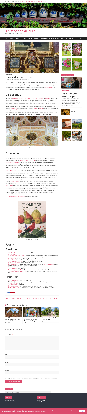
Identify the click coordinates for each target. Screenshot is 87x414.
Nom (6, 354)
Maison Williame (12, 258)
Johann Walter (9, 185)
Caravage (21, 98)
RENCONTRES (44, 38)
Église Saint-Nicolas (13, 286)
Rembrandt (15, 98)
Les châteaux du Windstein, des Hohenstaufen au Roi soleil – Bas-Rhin (13, 319)
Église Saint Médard (13, 264)
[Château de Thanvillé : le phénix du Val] (50, 308)
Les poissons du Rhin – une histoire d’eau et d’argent (43, 298)
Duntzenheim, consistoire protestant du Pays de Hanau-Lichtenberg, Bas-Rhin (31, 320)
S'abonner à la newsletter (10, 401)
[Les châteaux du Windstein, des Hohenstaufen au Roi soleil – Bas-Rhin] (13, 308)
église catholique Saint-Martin (27, 160)
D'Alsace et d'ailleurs (20, 31)
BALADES (24, 38)
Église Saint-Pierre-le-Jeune (15, 261)
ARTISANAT (17, 38)
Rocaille (35, 108)
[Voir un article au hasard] (80, 38)
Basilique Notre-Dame (14, 287)
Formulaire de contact (9, 400)
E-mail (7, 362)
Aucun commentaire (25, 79)
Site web (7, 370)
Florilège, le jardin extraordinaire (16, 196)
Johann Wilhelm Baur (11, 170)
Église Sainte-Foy (12, 268)
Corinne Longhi (17, 79)
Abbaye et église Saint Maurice (16, 270)
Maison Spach (11, 260)
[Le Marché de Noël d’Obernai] (65, 109)
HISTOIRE (30, 38)
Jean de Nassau (15, 181)
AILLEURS (70, 38)
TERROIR (57, 38)
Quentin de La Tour (29, 98)
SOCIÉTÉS (51, 38)
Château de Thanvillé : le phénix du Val (49, 318)
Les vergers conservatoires (13, 298)
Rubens (36, 98)
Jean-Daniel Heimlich (48, 264)
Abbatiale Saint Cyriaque (14, 262)
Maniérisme (14, 108)
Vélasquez (47, 98)
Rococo (41, 108)
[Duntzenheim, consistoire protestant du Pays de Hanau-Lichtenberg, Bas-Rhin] (32, 308)
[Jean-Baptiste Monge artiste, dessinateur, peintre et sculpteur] (71, 78)
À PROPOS (11, 38)
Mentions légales (41, 400)
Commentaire (9, 335)
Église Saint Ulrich (12, 284)
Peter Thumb (9, 157)
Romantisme (19, 110)
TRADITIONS (64, 38)
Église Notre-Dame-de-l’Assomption (17, 271)
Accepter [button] (82, 411)
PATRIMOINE (36, 38)
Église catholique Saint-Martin (15, 267)
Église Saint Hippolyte (13, 280)
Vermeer (41, 98)
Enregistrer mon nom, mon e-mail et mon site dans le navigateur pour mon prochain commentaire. (32, 378)
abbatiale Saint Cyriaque (12, 162)
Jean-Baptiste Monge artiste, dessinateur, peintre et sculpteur (33, 1)
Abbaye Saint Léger (13, 283)
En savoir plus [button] (42, 411)
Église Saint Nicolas (13, 252)
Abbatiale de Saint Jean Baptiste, (16, 255)
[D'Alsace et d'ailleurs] (43, 3)
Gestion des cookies (41, 401)
